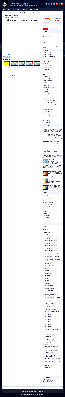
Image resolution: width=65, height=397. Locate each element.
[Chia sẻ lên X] (8, 57)
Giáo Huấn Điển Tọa (49, 275)
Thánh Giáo (45, 93)
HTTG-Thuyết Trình (47, 74)
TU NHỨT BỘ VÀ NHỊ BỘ (48, 147)
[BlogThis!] (7, 57)
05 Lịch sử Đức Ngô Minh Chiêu (51, 245)
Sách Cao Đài (45, 83)
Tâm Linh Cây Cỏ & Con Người (51, 286)
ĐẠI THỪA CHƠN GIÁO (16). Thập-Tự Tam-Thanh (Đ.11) (52, 298)
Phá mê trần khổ (46, 198)
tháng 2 (46, 368)
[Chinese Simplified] (58, 20)
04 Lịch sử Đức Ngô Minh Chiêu (51, 247)
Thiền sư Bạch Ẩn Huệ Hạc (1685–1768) (53, 301)
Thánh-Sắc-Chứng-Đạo (47, 102)
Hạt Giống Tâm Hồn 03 (49, 324)
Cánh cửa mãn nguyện (49, 285)
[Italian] (53, 18)
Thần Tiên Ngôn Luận (49, 339)
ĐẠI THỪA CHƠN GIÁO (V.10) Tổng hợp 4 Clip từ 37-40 (54, 186)
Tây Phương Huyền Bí (49, 288)
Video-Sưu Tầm (46, 120)
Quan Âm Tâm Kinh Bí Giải (50, 341)
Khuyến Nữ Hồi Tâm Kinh (50, 342)
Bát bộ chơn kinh (46, 215)
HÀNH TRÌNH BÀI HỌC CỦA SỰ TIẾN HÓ (51, 152)
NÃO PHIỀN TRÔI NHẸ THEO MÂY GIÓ (53, 358)
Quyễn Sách (19, 9)
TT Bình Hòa (45, 115)
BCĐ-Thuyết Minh (46, 52)
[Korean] (54, 20)
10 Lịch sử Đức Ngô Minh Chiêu (51, 237)
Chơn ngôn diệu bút (47, 213)
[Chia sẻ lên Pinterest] (10, 57)
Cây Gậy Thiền (48, 273)
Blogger (44, 391)
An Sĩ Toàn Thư (48, 280)
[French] (46, 18)
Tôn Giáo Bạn (45, 113)
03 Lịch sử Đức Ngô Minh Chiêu (51, 248)
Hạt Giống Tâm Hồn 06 (49, 319)
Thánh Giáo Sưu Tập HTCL (48, 96)
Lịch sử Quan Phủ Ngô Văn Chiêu (51, 348)
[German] (48, 18)
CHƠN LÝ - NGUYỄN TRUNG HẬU (6, 68)
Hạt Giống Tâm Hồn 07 (49, 317)
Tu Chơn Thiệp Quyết (49, 334)
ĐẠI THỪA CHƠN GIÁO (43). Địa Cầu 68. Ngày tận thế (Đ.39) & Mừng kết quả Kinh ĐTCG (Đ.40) (55, 172)
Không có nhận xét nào (14, 17)
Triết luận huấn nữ (46, 219)
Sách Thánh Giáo (46, 85)
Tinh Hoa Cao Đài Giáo (49, 352)
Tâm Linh (45, 89)
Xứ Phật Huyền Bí (48, 307)
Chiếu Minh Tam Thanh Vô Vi (48, 379)
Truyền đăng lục (46, 217)
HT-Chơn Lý (45, 71)
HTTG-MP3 (45, 72)
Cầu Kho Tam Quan (47, 54)
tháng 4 (46, 365)
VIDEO (14, 9)
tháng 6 (46, 235)
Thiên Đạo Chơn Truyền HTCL (49, 104)
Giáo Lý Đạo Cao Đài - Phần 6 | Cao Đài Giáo (22, 68)
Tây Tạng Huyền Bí (49, 290)
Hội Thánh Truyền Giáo (47, 381)
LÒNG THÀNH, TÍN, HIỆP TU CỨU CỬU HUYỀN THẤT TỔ (53, 356)
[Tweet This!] (8, 54)
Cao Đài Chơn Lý (46, 382)
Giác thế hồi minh (46, 208)
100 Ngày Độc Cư (48, 263)
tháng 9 (46, 230)
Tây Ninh (45, 91)
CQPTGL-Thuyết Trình (47, 65)
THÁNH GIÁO (9, 9)
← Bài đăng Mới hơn (7, 71)
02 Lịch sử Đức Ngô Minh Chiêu (51, 250)
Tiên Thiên (45, 107)
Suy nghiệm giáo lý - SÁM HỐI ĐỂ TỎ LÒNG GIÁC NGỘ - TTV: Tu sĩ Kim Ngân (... (55, 160)
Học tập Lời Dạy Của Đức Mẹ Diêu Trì (52, 361)
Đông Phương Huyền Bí (49, 270)
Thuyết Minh (45, 106)
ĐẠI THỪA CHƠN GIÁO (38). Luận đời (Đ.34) (54, 179)
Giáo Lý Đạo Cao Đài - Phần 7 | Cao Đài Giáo (37, 68)
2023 (45, 227)
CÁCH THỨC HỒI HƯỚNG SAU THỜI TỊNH (52, 165)
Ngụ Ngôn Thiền (48, 276)
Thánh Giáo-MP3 (46, 98)
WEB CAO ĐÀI (36, 9)
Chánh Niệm (47, 267)
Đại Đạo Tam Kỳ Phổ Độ (31, 391)
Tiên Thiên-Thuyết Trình (48, 109)
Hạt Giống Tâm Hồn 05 (49, 321)
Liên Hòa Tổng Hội (46, 76)
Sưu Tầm (31, 9)
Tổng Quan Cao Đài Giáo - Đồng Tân (52, 332)
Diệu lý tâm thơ (46, 209)
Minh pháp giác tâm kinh (48, 202)
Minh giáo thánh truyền (47, 204)
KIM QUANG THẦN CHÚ (48, 128)
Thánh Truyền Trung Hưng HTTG (49, 100)
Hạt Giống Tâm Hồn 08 (49, 316)
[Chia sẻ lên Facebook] (9, 57)
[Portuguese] (60, 18)
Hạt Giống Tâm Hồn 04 (49, 322)
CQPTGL (44, 63)
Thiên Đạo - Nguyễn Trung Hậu (10, 15)
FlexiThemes (26, 394)
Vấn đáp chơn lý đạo (47, 220)
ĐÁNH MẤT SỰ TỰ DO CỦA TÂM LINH (51, 141)
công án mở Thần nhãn (53, 134)
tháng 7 (46, 234)
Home (4, 9)
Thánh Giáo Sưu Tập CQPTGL (49, 94)
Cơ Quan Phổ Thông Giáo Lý (48, 380)
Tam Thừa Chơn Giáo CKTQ (48, 87)
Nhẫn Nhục (47, 278)
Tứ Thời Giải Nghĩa (49, 331)
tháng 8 (46, 232)
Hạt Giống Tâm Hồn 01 (49, 327)
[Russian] (57, 18)
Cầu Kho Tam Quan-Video (48, 58)
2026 (45, 226)
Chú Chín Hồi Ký (48, 336)
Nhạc (44, 82)
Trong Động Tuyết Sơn (49, 300)
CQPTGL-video (46, 67)
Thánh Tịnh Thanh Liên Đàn (50, 337)
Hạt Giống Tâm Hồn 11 (49, 312)
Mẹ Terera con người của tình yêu (52, 311)
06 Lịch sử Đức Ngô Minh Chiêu (51, 243)
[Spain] (51, 18)
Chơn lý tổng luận (46, 211)
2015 (45, 371)
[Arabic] (56, 20)
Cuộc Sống (45, 69)
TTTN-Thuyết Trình (17, 12)
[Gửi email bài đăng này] (6, 57)
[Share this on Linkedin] (11, 54)
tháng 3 (46, 367)
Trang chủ (23, 71)
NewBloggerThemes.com (40, 394)
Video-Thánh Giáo (46, 122)
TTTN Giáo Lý (9, 12)
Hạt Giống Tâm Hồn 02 (49, 326)
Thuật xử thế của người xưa (50, 309)
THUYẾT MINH (25, 9)
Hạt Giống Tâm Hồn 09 (49, 314)
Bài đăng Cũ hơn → (38, 71)
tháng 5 (46, 363)
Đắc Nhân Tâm (48, 268)
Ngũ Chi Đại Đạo (48, 283)
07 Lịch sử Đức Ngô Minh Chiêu (51, 242)
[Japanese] (51, 20)
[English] (44, 18)
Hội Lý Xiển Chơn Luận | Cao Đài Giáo (13, 68)
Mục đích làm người (47, 200)
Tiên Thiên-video (46, 111)
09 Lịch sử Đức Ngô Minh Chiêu (51, 238)
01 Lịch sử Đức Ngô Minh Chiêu (51, 252)
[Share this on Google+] (9, 54)
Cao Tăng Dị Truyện (49, 265)
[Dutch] (55, 18)
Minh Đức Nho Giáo (47, 80)
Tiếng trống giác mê (47, 195)
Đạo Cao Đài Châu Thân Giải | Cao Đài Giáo (29, 68)
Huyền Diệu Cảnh (48, 344)
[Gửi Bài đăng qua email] (4, 56)
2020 (45, 229)
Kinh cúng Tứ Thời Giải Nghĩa (51, 350)
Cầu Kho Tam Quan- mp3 (48, 56)
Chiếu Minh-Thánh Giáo (47, 61)
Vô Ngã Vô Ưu (47, 306)
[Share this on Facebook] (6, 54)
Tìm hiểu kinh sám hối (49, 353)
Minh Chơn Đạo (46, 78)
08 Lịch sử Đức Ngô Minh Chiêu (51, 240)
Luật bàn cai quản (46, 206)
